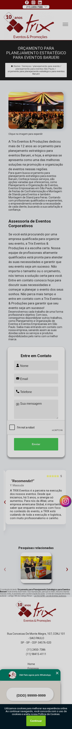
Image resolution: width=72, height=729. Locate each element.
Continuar (36, 720)
